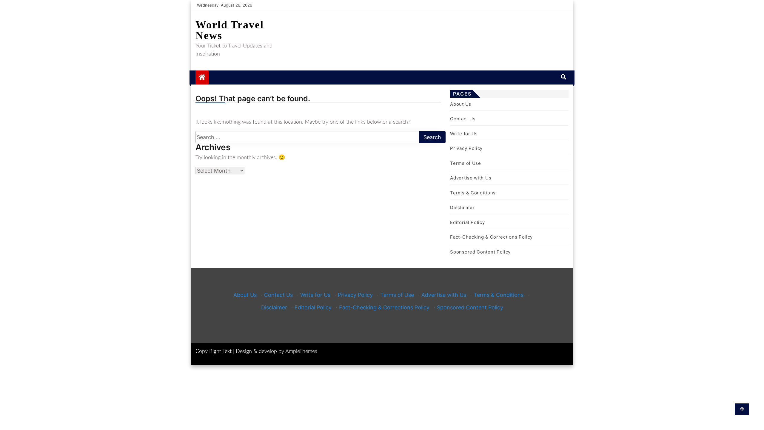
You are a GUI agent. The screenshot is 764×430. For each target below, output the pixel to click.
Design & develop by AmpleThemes (276, 351)
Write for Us (464, 133)
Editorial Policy (467, 222)
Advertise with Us (470, 178)
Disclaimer (462, 207)
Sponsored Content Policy (480, 252)
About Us (460, 104)
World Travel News (229, 30)
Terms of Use (465, 163)
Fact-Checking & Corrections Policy (491, 237)
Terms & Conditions (473, 193)
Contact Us (462, 119)
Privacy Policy (466, 148)
